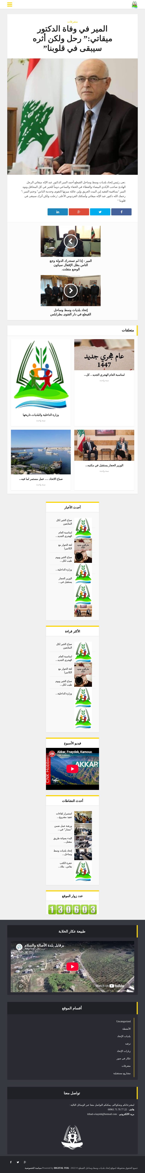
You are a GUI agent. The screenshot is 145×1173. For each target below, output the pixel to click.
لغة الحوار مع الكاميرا (65, 547)
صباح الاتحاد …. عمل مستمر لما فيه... (41, 478)
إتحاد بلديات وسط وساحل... (63, 852)
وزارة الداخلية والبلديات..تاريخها (41, 414)
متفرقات (72, 21)
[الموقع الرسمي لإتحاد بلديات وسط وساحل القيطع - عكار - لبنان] (134, 4)
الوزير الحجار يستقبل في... (65, 580)
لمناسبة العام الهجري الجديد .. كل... (104, 374)
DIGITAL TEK (61, 1168)
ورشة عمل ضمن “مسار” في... (63, 828)
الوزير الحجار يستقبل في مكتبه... (104, 465)
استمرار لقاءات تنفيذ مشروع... (64, 815)
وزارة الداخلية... (64, 569)
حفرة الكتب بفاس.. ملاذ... (65, 865)
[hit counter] (72, 909)
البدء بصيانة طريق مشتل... (62, 840)
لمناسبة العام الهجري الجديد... (64, 534)
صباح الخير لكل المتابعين (64, 522)
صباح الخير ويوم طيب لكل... (64, 559)
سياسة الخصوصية (33, 1168)
